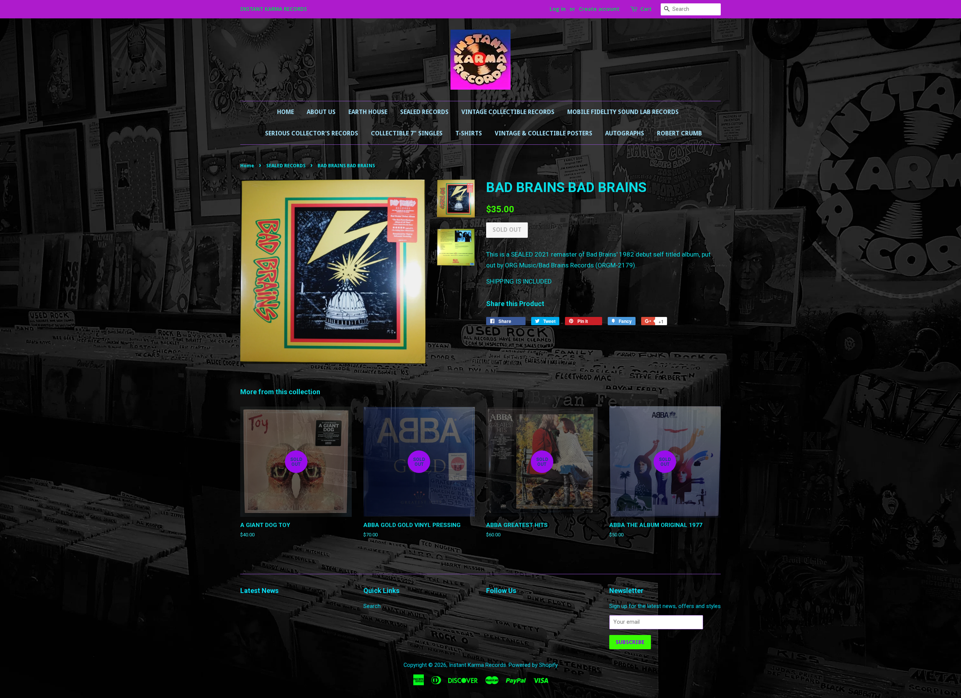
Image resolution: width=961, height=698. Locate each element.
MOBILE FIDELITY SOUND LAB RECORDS (623, 112)
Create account (599, 9)
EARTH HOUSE (367, 112)
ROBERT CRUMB (679, 133)
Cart (646, 9)
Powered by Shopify (533, 665)
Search (372, 606)
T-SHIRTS (468, 133)
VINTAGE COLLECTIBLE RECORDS (507, 112)
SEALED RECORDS (424, 112)
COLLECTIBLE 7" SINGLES (407, 133)
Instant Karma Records (477, 665)
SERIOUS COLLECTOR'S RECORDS (311, 133)
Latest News (259, 590)
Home (285, 112)
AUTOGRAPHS (624, 133)
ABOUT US (321, 112)
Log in (558, 9)
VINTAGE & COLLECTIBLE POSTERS (543, 133)
